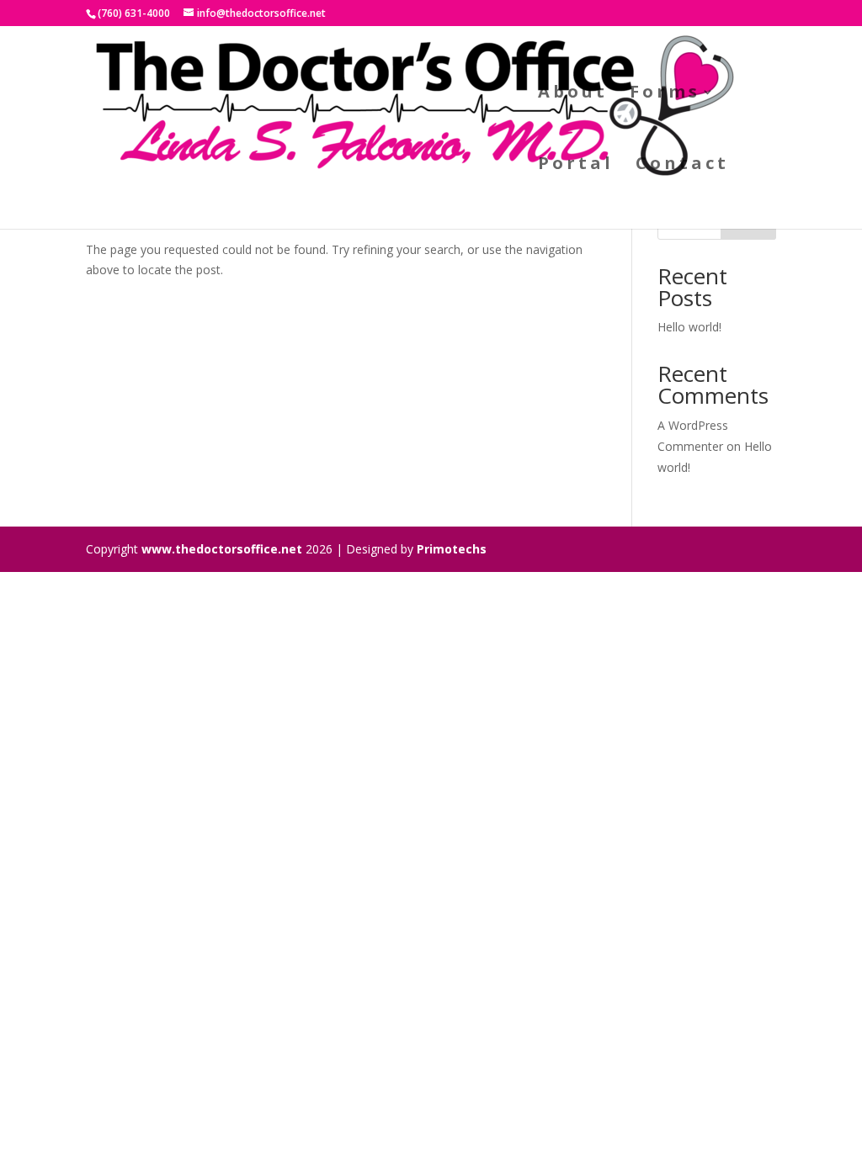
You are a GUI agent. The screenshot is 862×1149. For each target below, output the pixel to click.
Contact (682, 165)
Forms (665, 94)
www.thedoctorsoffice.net (221, 549)
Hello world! (689, 327)
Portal (576, 165)
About (573, 94)
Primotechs (452, 549)
